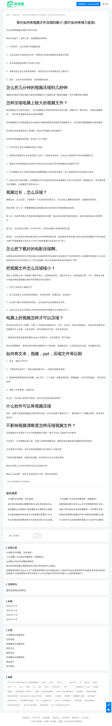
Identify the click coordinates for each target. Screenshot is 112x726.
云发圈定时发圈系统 (15, 635)
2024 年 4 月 (11, 606)
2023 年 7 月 (11, 615)
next (9, 687)
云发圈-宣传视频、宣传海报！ (21, 499)
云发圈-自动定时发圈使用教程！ (21, 561)
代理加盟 (10, 639)
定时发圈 (79, 691)
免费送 (9, 691)
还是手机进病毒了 (13, 705)
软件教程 (10, 666)
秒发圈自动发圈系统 (15, 657)
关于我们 (85, 718)
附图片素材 (44, 705)
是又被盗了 (92, 696)
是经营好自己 (12, 701)
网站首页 (26, 718)
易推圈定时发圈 (78, 696)
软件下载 (36, 718)
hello (59, 682)
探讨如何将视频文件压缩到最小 (18, 482)
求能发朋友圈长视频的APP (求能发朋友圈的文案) (81, 514)
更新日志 (10, 648)
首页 (8, 15)
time (28, 687)
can (43, 682)
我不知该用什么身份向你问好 (31, 696)
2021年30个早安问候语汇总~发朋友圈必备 (23, 682)
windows (56, 687)
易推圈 (67, 696)
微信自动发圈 (12, 696)
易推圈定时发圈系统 (15, 644)
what (46, 687)
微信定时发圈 (91, 691)
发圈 (37, 691)
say (21, 687)
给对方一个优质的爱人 (63, 701)
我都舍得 (48, 696)
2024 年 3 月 (11, 610)
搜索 (37, 535)
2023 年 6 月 (11, 619)
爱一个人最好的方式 (44, 701)
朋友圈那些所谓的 (27, 701)
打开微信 (58, 696)
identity (72, 682)
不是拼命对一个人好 (82, 687)
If (80, 682)
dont (51, 682)
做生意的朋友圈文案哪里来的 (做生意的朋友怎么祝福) (30, 566)
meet (95, 682)
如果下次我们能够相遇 (65, 691)
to (34, 687)
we (39, 687)
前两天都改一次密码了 (24, 691)
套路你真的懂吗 (47, 691)
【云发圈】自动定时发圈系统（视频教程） (78, 499)
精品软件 (10, 662)
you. (66, 687)
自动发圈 (78, 701)
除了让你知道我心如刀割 (61, 705)
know (86, 682)
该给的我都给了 (90, 701)
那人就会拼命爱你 (30, 705)
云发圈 (95, 687)
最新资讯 (16, 15)
